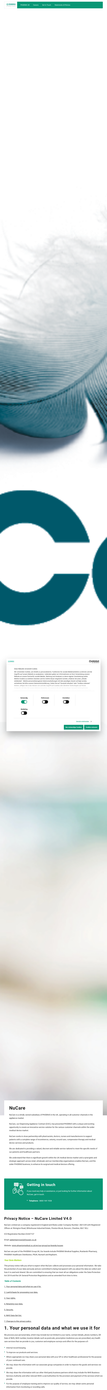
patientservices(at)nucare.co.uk (23, 1240)
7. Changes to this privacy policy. (17, 1321)
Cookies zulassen (91, 727)
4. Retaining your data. (13, 1304)
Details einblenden (82, 721)
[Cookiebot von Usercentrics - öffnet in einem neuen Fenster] (90, 661)
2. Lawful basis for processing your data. (21, 1292)
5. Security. (8, 1310)
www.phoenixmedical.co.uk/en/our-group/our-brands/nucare (37, 1245)
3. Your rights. (10, 1298)
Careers (36, 5)
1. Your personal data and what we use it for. (22, 1286)
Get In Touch (46, 5)
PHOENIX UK (15, 4)
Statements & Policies (62, 5)
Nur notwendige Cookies (74, 727)
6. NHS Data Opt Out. (13, 1315)
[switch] (45, 701)
